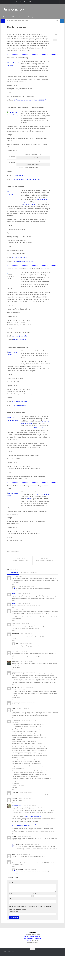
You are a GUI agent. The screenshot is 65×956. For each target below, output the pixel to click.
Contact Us (19, 2)
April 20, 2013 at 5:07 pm (26, 633)
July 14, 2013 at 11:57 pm (29, 672)
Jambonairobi (14, 9)
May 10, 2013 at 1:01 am (21, 651)
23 (57, 21)
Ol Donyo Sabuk (39, 428)
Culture (14, 17)
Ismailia (29, 499)
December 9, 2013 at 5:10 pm (29, 720)
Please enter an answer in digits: (17, 909)
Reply (13, 584)
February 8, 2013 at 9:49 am (22, 623)
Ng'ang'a (14, 593)
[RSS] (61, 952)
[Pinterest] (55, 952)
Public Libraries (14, 551)
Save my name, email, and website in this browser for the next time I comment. (30, 906)
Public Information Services (17, 21)
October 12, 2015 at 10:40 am (24, 836)
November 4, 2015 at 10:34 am (32, 844)
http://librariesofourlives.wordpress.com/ (34, 816)
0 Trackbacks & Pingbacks (29, 572)
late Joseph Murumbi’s (30, 204)
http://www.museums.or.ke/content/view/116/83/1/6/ (29, 100)
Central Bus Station (43, 494)
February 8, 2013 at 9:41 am (22, 609)
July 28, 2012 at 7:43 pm (30, 586)
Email (35, 893)
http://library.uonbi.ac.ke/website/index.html (26, 179)
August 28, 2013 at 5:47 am (22, 708)
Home (3, 2)
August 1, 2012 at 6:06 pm (24, 593)
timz (13, 651)
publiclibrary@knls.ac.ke (19, 336)
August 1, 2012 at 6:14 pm (24, 603)
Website (11, 898)
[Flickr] (58, 952)
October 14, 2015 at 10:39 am (24, 854)
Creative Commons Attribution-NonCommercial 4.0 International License (32, 938)
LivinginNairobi (13, 31)
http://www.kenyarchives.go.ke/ (23, 261)
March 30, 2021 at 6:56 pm (26, 643)
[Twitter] (52, 952)
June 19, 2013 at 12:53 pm (27, 661)
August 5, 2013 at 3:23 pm (27, 687)
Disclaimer (11, 2)
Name (10, 893)
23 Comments (14, 572)
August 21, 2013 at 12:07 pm (28, 702)
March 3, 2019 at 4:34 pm (31, 869)
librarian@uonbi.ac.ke (18, 175)
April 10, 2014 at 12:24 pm (26, 792)
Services (21, 17)
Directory (30, 17)
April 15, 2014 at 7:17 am (25, 798)
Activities (5, 17)
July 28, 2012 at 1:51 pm (22, 576)
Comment (11, 882)
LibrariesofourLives (16, 805)
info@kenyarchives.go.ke (19, 257)
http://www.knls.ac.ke (19, 340)
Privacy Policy (28, 2)
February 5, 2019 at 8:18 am (28, 861)
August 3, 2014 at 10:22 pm (29, 805)
